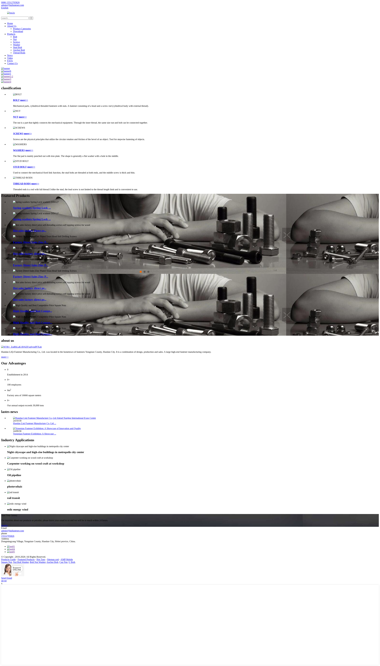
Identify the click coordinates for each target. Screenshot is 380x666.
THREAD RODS (22, 183)
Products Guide (8, 559)
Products (11, 34)
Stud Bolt (17, 47)
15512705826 (7, 536)
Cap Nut (63, 562)
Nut (15, 39)
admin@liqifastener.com (12, 530)
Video (10, 58)
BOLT (16, 100)
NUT (15, 117)
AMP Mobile (67, 559)
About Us (11, 26)
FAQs (10, 60)
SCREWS (18, 133)
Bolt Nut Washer (37, 562)
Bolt (15, 36)
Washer (16, 44)
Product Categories (22, 28)
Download (18, 31)
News (10, 55)
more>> (24, 100)
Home (10, 23)
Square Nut (6, 562)
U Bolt (72, 562)
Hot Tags (41, 559)
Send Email (6, 578)
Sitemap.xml (53, 559)
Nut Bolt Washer (21, 562)
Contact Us (12, 63)
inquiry (4, 525)
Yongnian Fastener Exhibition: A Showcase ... (34, 433)
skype (4, 580)
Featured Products (26, 559)
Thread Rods (19, 52)
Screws (16, 42)
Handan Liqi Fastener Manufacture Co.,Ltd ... (34, 423)
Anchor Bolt (19, 50)
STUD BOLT (20, 167)
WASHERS (19, 150)
